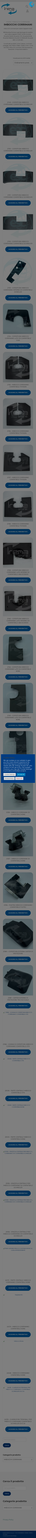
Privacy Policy (9, 778)
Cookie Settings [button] (10, 774)
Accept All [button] (21, 774)
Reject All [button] (19, 778)
